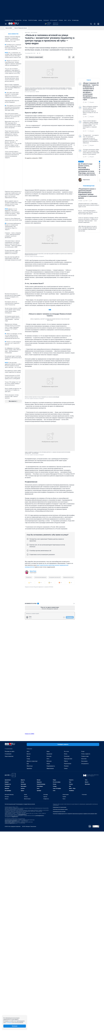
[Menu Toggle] (6, 24)
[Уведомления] (94, 24)
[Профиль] (98, 24)
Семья (65, 768)
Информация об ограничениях (59, 807)
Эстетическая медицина (40, 577)
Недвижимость (9, 20)
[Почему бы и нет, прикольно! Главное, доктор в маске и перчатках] (28, 539)
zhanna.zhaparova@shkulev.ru (11, 820)
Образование (50, 768)
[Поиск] (91, 24)
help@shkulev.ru (14, 816)
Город (28, 758)
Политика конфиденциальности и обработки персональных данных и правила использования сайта (75, 813)
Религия (66, 766)
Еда (28, 763)
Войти (30, 617)
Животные (30, 766)
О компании (8, 754)
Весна (28, 756)
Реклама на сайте (9, 751)
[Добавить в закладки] (69, 57)
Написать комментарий (36, 57)
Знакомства (18, 20)
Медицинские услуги (68, 577)
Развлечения (67, 763)
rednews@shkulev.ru (22, 814)
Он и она (66, 751)
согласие (8, 1022)
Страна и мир (84, 756)
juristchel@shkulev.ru (39, 815)
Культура (49, 756)
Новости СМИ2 (29, 733)
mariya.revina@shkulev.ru (10, 823)
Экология (83, 758)
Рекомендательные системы (59, 811)
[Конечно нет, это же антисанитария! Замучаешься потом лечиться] (28, 545)
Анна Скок (33, 571)
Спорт (82, 751)
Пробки (61, 20)
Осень (65, 754)
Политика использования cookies (60, 809)
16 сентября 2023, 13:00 (30, 53)
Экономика (84, 761)
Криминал (49, 754)
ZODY (65, 20)
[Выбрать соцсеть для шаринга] (73, 57)
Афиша (40, 20)
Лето (48, 758)
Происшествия (68, 758)
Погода (25, 20)
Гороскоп (46, 20)
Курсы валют (53, 20)
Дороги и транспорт (32, 761)
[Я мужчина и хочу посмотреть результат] (28, 554)
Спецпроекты (85, 763)
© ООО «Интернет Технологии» (29, 826)
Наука (48, 763)
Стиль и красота (85, 754)
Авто (28, 751)
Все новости (13, 34)
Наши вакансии (9, 756)
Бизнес (29, 754)
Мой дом (49, 761)
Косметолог (29, 577)
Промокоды (75, 20)
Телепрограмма (32, 20)
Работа (66, 761)
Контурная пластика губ (54, 577)
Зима (48, 751)
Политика (66, 756)
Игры (69, 20)
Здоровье (29, 768)
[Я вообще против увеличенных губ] (28, 550)
